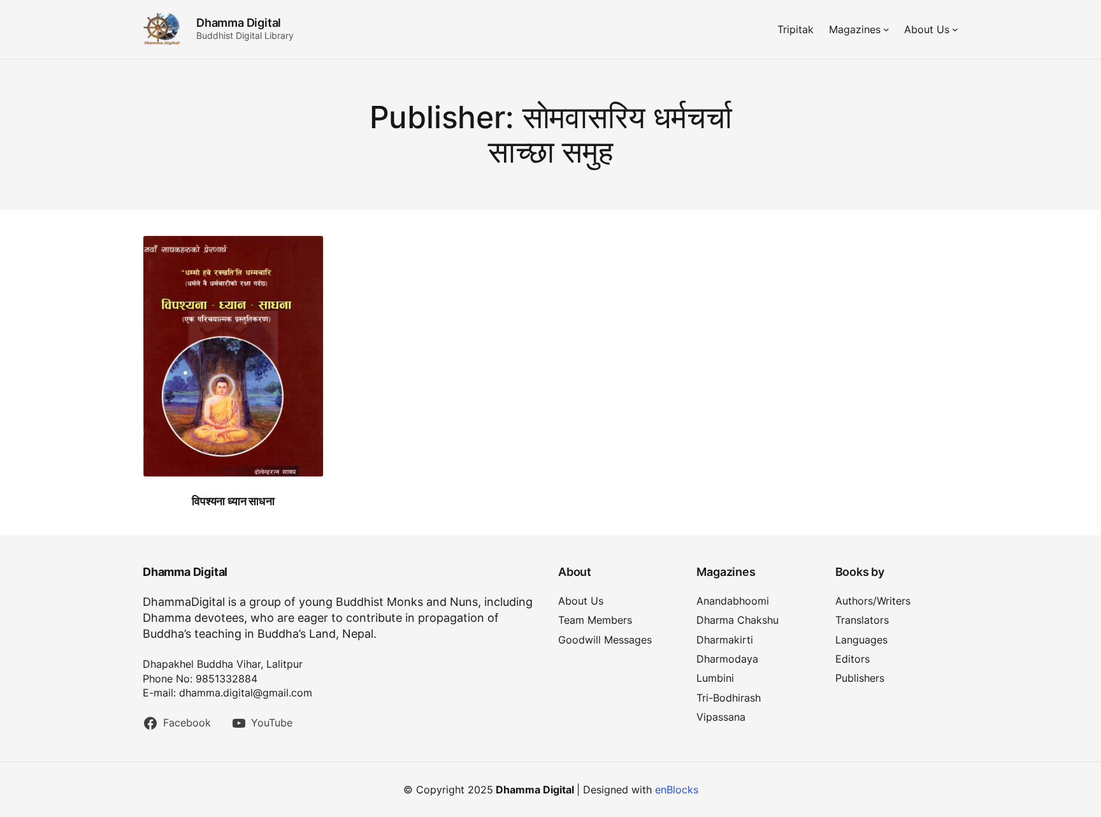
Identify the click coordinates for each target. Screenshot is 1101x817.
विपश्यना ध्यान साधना (233, 501)
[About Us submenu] (955, 29)
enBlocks (676, 789)
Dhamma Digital (238, 22)
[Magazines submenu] (886, 29)
